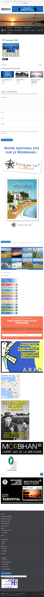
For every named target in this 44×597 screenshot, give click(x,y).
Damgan (3, 541)
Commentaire (4, 97)
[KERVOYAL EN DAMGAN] (2, 30)
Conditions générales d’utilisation (8, 509)
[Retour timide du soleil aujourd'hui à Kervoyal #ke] (17, 253)
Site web (3, 124)
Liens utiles (26, 30)
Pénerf (3, 543)
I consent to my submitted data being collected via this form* (15, 332)
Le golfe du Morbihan (6, 562)
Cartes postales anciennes (6, 518)
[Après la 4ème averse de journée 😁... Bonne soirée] (38, 253)
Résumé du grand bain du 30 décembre (36, 81)
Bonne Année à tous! (21, 80)
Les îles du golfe (5, 564)
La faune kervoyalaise (5, 523)
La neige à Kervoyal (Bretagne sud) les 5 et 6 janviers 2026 (28, 0)
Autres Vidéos (5, 532)
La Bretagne (10, 30)
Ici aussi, (9, 33)
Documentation (4, 526)
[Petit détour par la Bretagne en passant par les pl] (17, 263)
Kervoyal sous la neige (5, 521)
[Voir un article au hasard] (41, 30)
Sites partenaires (18, 30)
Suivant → (41, 65)
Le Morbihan (4, 559)
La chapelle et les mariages (6, 516)
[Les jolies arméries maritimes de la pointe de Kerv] (27, 263)
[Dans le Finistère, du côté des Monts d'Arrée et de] (6, 253)
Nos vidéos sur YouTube (7, 530)
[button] (12, 27)
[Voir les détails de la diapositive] (22, 202)
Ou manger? (4, 550)
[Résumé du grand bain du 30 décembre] (36, 72)
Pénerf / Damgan (4, 539)
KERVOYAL (9, 27)
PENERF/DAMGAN (17, 27)
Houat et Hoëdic (5, 566)
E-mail (2, 118)
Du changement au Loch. (7, 80)
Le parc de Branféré (6, 569)
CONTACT (33, 30)
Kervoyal (2, 514)
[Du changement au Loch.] (7, 72)
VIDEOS (2, 528)
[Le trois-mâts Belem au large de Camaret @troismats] (27, 253)
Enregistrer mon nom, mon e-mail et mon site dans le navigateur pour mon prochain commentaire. (19, 132)
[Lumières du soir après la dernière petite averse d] (6, 263)
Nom (2, 112)
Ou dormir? (4, 548)
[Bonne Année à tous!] (22, 72)
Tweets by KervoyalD (5, 275)
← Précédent (4, 65)
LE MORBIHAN (27, 27)
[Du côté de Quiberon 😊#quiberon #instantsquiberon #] (38, 263)
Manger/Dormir (4, 546)
